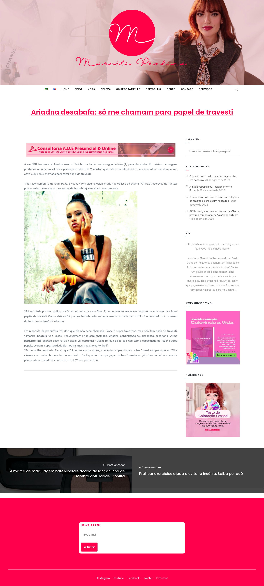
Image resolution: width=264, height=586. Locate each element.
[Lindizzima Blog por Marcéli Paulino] (132, 42)
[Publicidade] (213, 409)
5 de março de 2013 (127, 126)
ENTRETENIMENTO (161, 126)
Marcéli (99, 126)
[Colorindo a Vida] (213, 337)
